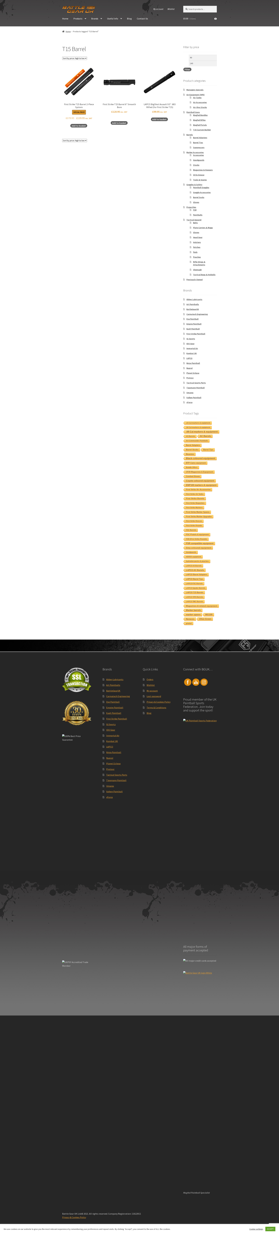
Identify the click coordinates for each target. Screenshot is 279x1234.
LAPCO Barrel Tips (194, 579)
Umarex (189, 392)
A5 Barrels (190, 436)
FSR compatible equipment (199, 543)
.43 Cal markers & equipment (198, 423)
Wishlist (171, 9)
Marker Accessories (195, 152)
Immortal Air (192, 348)
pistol (189, 623)
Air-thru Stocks (200, 107)
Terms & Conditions (156, 707)
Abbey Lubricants (194, 299)
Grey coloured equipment (198, 548)
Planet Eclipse (192, 373)
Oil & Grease (198, 175)
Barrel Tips (198, 142)
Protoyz (190, 378)
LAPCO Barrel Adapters (196, 574)
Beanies (190, 454)
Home (65, 18)
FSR (194, 210)
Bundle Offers (191, 467)
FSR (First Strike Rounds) (196, 539)
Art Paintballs (192, 304)
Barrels (189, 134)
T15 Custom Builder (202, 129)
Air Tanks (197, 97)
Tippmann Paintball (195, 387)
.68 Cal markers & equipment (202, 431)
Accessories (198, 155)
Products (77, 18)
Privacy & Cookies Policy (158, 701)
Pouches (197, 257)
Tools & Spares (200, 179)
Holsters (197, 242)
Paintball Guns (193, 112)
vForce (189, 402)
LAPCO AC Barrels (195, 570)
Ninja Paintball (193, 363)
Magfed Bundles (200, 115)
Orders (150, 679)
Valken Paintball (193, 397)
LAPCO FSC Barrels (194, 584)
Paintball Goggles (201, 187)
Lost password (154, 696)
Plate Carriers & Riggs (203, 227)
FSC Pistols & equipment (197, 534)
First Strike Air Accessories (198, 489)
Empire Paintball (193, 324)
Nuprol (189, 368)
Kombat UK (191, 353)
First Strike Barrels (195, 498)
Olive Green (205, 619)
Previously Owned (194, 279)
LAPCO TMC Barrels (194, 602)
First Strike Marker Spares (197, 512)
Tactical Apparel (193, 219)
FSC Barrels (191, 530)
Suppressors (198, 147)
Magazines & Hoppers (203, 170)
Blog (129, 18)
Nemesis (190, 619)
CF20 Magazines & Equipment (199, 472)
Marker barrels (193, 610)
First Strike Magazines (195, 503)
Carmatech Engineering (197, 314)
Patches (196, 247)
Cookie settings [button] (256, 1229)
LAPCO (189, 358)
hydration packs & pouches (197, 561)
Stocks (196, 165)
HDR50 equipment (193, 557)
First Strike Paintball (195, 333)
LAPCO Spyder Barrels (195, 588)
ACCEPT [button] (270, 1229)
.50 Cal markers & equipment (198, 427)
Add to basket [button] (79, 125)
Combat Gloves (193, 476)
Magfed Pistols (200, 125)
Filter (187, 69)
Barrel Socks (198, 197)
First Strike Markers (194, 508)
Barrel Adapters (200, 137)
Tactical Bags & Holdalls (204, 274)
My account (158, 9)
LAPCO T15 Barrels (194, 592)
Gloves (196, 202)
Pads (195, 252)
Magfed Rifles (199, 120)
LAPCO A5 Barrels (194, 566)
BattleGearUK (192, 309)
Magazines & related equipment (201, 606)
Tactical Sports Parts (196, 382)
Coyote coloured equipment (200, 480)
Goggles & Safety (194, 184)
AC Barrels (205, 436)
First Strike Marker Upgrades (199, 516)
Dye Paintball (192, 319)
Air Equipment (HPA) (195, 94)
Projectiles (191, 207)
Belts (195, 222)
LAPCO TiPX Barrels (194, 597)
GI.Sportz (190, 338)
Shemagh (197, 269)
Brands (94, 18)
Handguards (198, 160)
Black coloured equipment (200, 458)
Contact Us (142, 18)
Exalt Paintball (193, 329)
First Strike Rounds (194, 526)
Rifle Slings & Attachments (199, 263)
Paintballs (197, 215)
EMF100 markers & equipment (201, 485)
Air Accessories (200, 102)
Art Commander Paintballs (197, 441)
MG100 (208, 614)
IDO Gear (190, 343)
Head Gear (197, 237)
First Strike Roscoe (194, 521)
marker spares (193, 614)
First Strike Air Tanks (194, 494)
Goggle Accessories (202, 192)
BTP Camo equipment (196, 463)
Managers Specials (194, 89)
